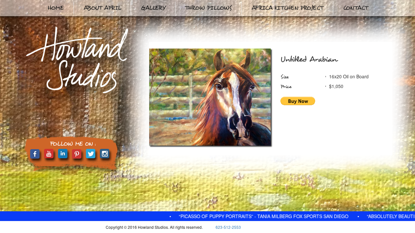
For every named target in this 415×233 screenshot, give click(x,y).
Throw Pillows (208, 8)
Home (55, 8)
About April (102, 8)
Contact (355, 8)
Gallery (153, 8)
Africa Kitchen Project (287, 8)
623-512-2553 (228, 227)
